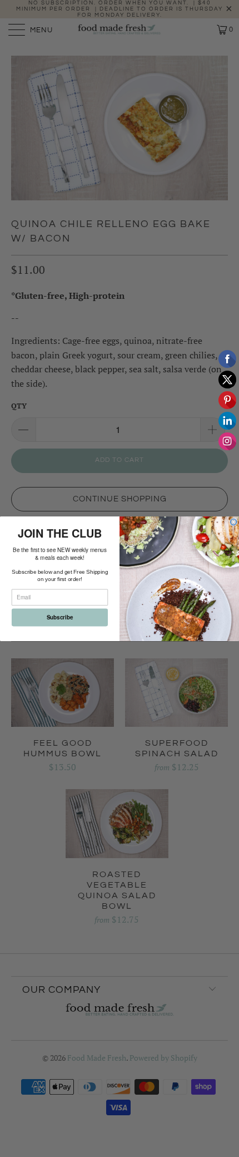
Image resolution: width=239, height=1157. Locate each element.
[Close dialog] (234, 522)
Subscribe (60, 617)
